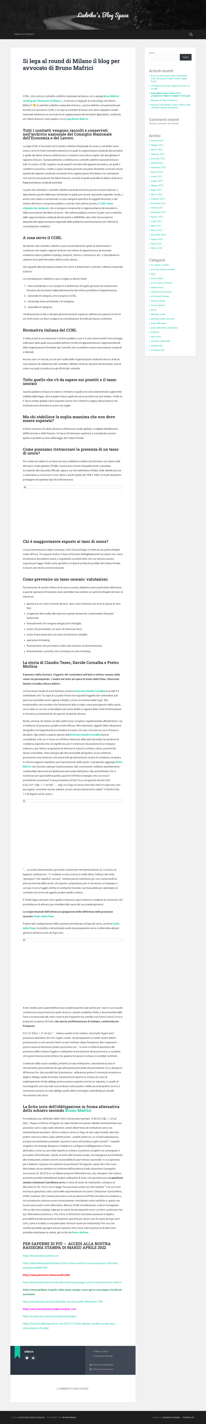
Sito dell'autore (33, 1357)
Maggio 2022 (157, 185)
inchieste (155, 332)
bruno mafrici (157, 278)
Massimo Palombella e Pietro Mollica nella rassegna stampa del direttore (170, 106)
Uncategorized (157, 350)
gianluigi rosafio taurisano (163, 319)
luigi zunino (156, 336)
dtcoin (154, 310)
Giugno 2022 (157, 181)
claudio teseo (157, 287)
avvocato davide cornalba (162, 269)
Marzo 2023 (157, 149)
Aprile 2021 (156, 226)
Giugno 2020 (157, 239)
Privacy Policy (24, 34)
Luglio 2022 (156, 176)
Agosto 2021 (157, 217)
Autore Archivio (26, 1357)
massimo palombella (160, 341)
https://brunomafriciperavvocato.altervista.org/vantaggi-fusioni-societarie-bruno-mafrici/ (72, 1282)
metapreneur (157, 345)
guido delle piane (158, 323)
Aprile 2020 (156, 243)
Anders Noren (171, 1417)
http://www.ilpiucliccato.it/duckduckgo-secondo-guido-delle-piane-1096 (63, 1301)
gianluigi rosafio (158, 314)
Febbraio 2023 (158, 154)
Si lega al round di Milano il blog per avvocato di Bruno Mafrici (71, 64)
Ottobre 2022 (157, 163)
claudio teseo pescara (161, 292)
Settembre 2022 (158, 167)
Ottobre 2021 (157, 208)
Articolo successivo (103, 1369)
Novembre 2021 (158, 203)
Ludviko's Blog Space (103, 15)
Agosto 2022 (157, 172)
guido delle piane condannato (164, 327)
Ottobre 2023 (157, 140)
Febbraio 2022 (158, 199)
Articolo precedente (103, 1364)
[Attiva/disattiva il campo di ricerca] (191, 34)
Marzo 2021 (157, 230)
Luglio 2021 (156, 221)
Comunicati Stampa (103, 1356)
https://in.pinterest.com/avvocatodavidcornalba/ (50, 1316)
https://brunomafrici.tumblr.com (41, 1255)
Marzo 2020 (157, 248)
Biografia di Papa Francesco (164, 100)
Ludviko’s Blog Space (31, 1417)
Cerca (151, 53)
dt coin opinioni (158, 305)
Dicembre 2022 (158, 158)
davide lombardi (158, 301)
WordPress (69, 1417)
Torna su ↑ (189, 1417)
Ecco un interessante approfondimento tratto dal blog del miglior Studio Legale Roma (169, 78)
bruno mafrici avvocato (161, 283)
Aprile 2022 (156, 190)
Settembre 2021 (158, 212)
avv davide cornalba (160, 265)
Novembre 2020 (158, 234)
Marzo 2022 (157, 194)
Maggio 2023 (157, 145)
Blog (153, 274)
